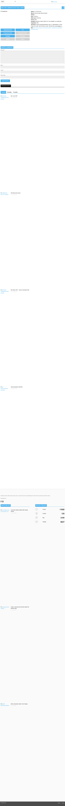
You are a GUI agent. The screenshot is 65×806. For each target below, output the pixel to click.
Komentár (3, 50)
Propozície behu (8, 33)
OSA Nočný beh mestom (16, 193)
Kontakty (63, 803)
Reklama (59, 803)
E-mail (2, 70)
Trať (23, 30)
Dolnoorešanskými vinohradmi (17, 387)
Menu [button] (2, 1)
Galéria (7, 39)
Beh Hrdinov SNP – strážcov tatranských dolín (20, 290)
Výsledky (7, 36)
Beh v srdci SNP (14, 96)
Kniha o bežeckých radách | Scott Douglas (19, 704)
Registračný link (8, 30)
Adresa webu (3, 75)
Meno (2, 65)
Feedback (63, 368)
